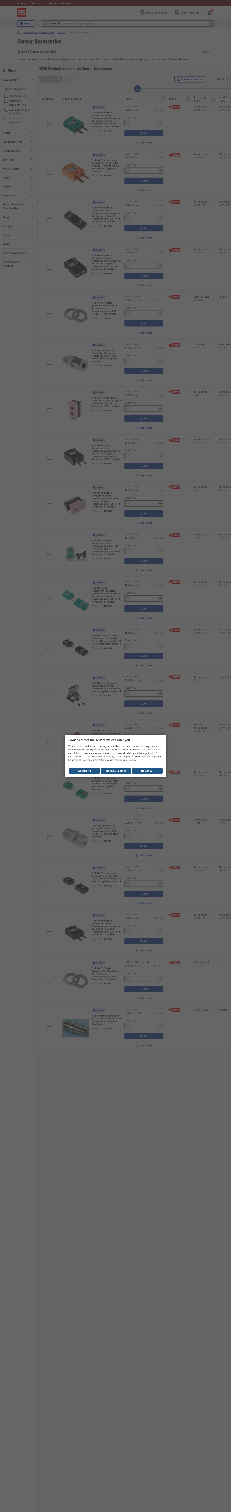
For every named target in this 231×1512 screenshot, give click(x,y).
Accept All (84, 771)
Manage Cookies (116, 771)
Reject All (147, 771)
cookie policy (129, 759)
